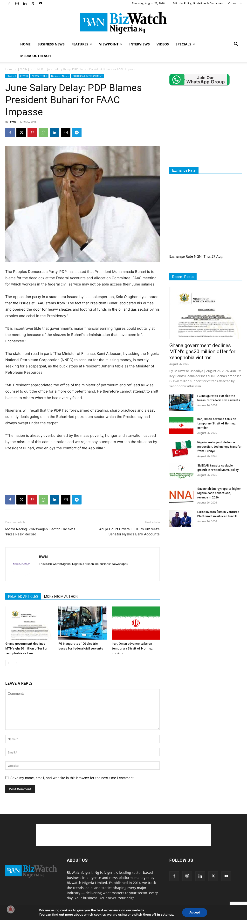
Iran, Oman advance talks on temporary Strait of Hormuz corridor (132, 648)
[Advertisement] (82, 465)
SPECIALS (183, 44)
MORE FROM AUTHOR (61, 597)
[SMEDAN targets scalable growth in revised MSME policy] (181, 471)
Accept (194, 912)
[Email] (65, 132)
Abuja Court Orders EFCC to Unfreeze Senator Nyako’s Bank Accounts (129, 531)
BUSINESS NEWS (51, 44)
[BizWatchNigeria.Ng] (123, 23)
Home (9, 69)
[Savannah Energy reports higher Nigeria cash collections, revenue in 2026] (181, 495)
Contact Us (235, 3)
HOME (25, 44)
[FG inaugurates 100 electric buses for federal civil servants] (82, 623)
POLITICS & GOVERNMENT (88, 76)
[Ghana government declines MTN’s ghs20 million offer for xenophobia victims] (29, 623)
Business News (60, 76)
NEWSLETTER (39, 76)
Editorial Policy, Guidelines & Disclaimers (198, 3)
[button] (236, 44)
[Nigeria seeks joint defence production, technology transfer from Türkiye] (181, 448)
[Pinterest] (32, 132)
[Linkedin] (24, 3)
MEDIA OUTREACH (35, 55)
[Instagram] (17, 3)
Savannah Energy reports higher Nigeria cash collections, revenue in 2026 (219, 493)
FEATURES (79, 44)
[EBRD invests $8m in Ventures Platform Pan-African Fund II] (181, 518)
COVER (38, 69)
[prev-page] (8, 663)
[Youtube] (40, 3)
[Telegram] (77, 132)
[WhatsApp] (43, 132)
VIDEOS (163, 44)
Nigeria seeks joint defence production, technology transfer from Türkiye (219, 447)
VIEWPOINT (108, 44)
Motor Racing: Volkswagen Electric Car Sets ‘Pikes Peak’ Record (40, 531)
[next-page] (16, 663)
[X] (32, 3)
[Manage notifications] (10, 909)
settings (167, 915)
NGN (198, 256)
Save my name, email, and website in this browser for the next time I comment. (72, 778)
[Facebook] (9, 3)
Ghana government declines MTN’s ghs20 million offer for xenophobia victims (26, 648)
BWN (13, 121)
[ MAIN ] (23, 69)
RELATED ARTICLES (23, 597)
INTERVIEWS (139, 44)
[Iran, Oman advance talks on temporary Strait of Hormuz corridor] (136, 623)
